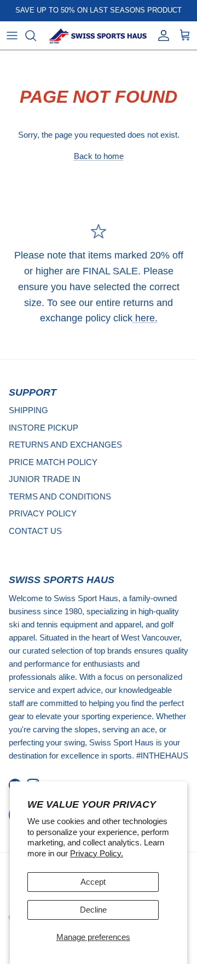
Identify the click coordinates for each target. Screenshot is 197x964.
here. (145, 318)
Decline (93, 909)
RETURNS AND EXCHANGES (65, 444)
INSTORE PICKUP (43, 427)
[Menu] (12, 35)
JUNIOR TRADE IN (44, 479)
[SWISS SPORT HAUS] (98, 35)
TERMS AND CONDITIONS (60, 496)
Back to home (99, 156)
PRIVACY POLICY (43, 513)
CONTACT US (35, 531)
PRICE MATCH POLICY (53, 462)
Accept (93, 881)
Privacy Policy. (96, 853)
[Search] (36, 35)
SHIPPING (28, 410)
